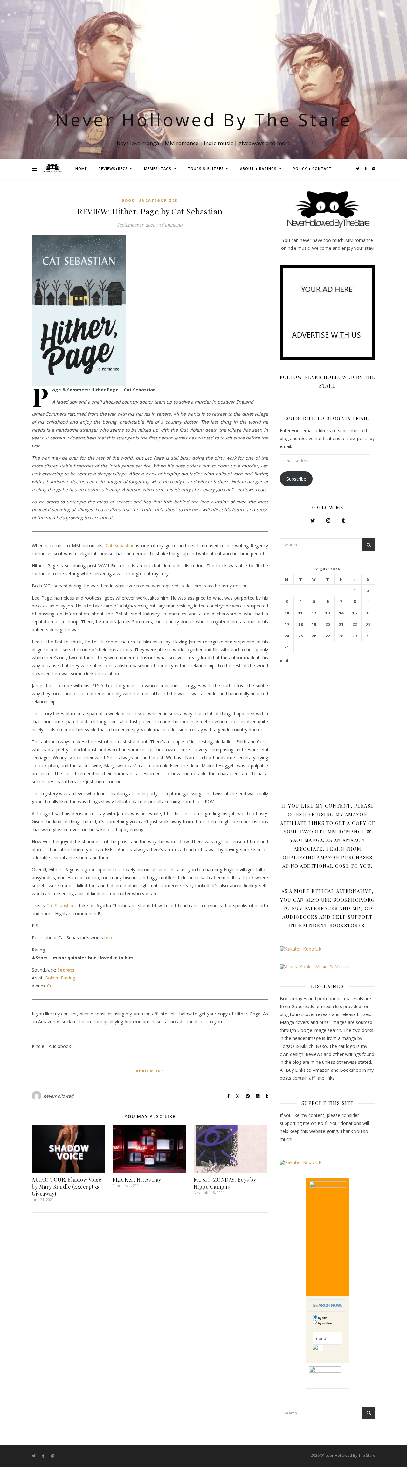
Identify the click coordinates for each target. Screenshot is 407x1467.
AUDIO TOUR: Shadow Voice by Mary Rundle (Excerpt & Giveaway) (66, 1186)
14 (341, 613)
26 (314, 636)
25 (300, 636)
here (109, 938)
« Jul (284, 660)
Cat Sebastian (120, 546)
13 (327, 613)
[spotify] (373, 168)
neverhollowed (59, 1096)
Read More (150, 1071)
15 (354, 613)
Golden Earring (60, 978)
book (128, 200)
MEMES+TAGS (157, 168)
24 (287, 636)
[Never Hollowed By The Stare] (52, 168)
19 (314, 624)
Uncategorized (158, 200)
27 (327, 636)
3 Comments (171, 225)
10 (287, 613)
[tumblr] (366, 168)
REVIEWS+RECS (113, 168)
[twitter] (358, 168)
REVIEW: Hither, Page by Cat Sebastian (150, 211)
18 (300, 624)
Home (81, 168)
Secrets (66, 970)
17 (287, 624)
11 (300, 613)
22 (354, 624)
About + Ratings (258, 168)
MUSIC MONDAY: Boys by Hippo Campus (225, 1183)
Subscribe (296, 479)
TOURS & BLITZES (206, 168)
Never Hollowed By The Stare (203, 119)
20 (327, 624)
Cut (50, 986)
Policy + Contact (312, 168)
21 (341, 624)
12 (314, 613)
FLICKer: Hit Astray (137, 1179)
